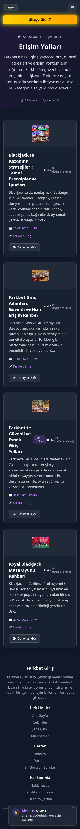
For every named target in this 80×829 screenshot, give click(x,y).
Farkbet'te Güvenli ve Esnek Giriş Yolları (20, 439)
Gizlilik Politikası (40, 792)
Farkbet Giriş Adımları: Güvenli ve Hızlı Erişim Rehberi (25, 306)
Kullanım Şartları (40, 799)
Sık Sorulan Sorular (40, 767)
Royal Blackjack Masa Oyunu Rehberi (25, 570)
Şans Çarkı (40, 729)
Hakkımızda (40, 785)
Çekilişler (40, 722)
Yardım (40, 760)
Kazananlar (40, 736)
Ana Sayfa (30, 37)
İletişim (40, 753)
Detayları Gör (26, 247)
